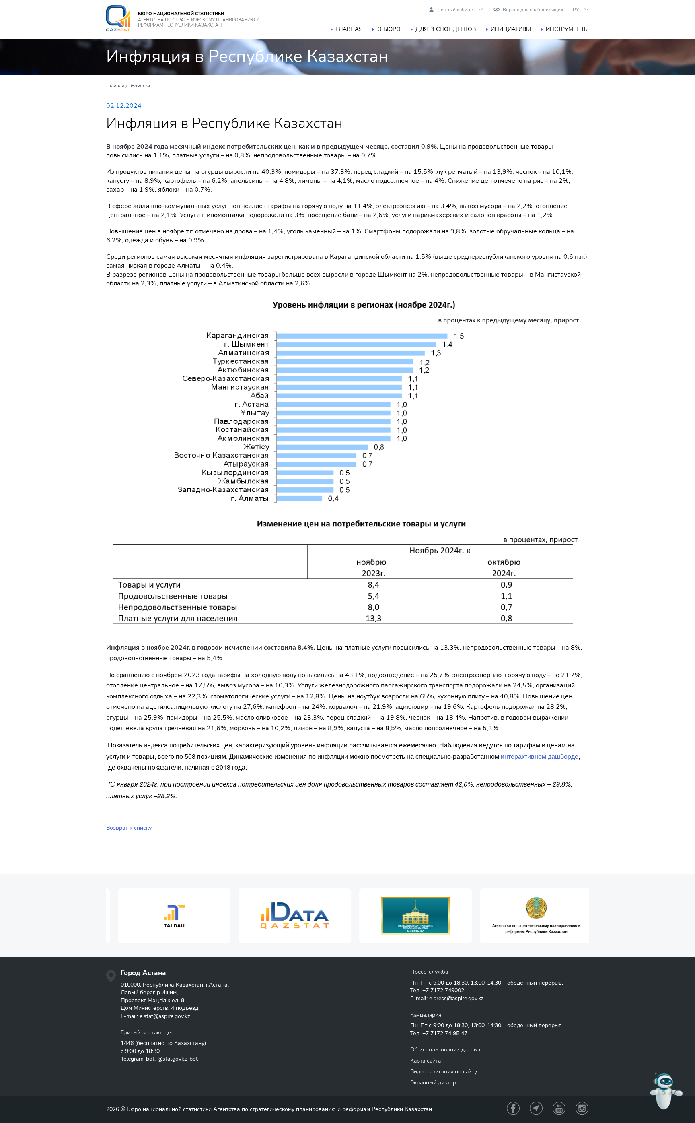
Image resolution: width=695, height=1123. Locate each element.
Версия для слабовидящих (533, 9)
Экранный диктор (433, 1082)
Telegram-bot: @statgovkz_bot (159, 1059)
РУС (577, 9)
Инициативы (511, 29)
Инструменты (567, 29)
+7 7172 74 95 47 (444, 1033)
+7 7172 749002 (443, 990)
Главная (348, 29)
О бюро (389, 29)
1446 (127, 1043)
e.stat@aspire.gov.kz (165, 1016)
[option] (166, 915)
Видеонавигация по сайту (443, 1072)
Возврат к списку (129, 828)
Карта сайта (425, 1061)
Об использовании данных (445, 1049)
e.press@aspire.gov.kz (456, 998)
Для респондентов (445, 29)
